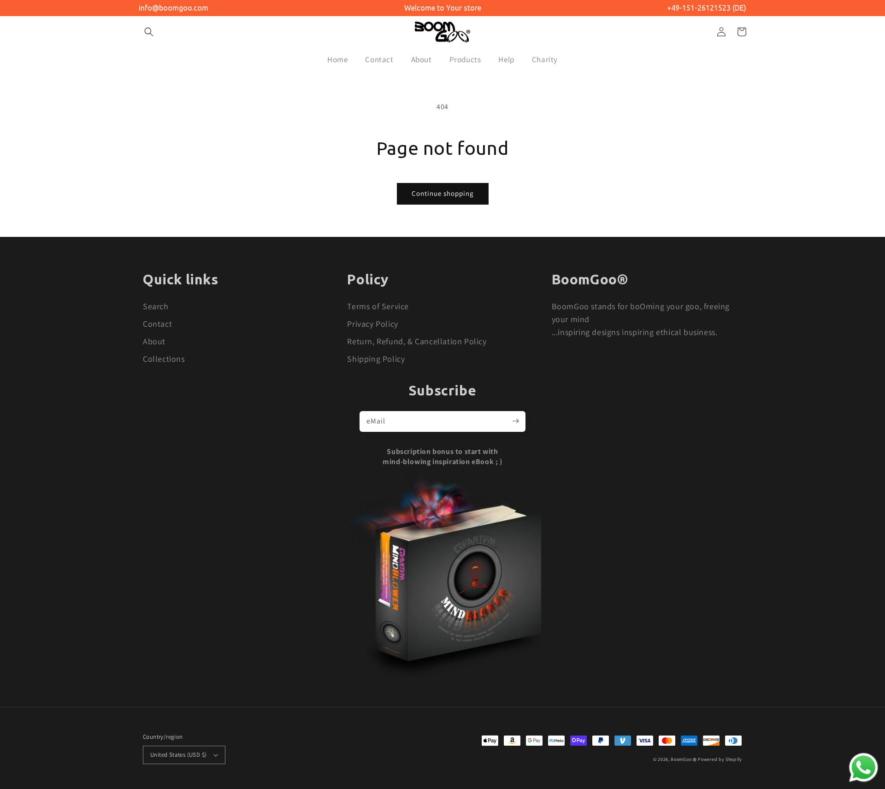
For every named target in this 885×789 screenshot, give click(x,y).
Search (156, 306)
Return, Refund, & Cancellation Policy (416, 341)
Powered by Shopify (720, 759)
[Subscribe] (515, 421)
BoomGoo (681, 759)
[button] (149, 32)
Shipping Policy (376, 358)
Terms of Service (378, 306)
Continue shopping (443, 193)
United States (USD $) (178, 755)
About (154, 341)
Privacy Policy (372, 323)
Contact (157, 323)
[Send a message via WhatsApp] (863, 767)
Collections (164, 358)
